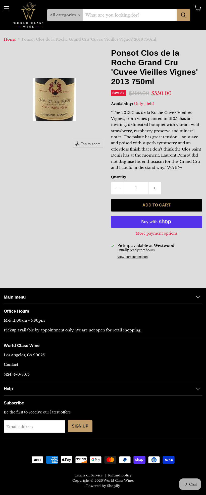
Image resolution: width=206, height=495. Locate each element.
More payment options (156, 233)
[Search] (183, 15)
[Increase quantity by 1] (154, 187)
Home (10, 39)
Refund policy (120, 475)
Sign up (80, 426)
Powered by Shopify (103, 486)
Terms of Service (88, 475)
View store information (132, 257)
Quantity (118, 177)
